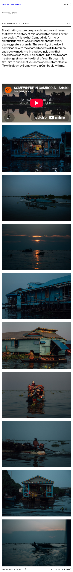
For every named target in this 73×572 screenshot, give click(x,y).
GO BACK (12, 13)
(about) (67, 5)
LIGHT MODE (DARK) (61, 569)
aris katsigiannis (11, 5)
